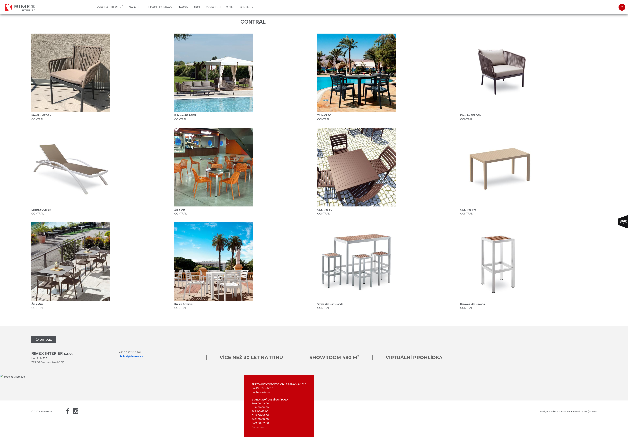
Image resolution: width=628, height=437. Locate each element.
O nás (230, 7)
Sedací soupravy (159, 7)
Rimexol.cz (46, 411)
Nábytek (135, 7)
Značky (182, 7)
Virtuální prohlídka (414, 357)
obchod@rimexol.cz (131, 356)
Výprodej (213, 7)
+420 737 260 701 (130, 352)
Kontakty (246, 7)
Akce (197, 7)
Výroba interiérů (110, 7)
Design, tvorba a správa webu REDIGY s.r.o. (563, 411)
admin (592, 411)
